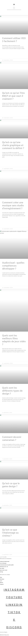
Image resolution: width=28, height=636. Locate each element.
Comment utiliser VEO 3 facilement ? (14, 40)
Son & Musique (3, 563)
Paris (1, 577)
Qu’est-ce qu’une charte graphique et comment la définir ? (13, 145)
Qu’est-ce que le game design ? (11, 485)
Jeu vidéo (2, 568)
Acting (1, 572)
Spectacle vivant (3, 570)
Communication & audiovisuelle (7, 565)
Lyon (1, 581)
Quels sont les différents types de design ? (12, 391)
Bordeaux (2, 579)
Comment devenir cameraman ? (11, 439)
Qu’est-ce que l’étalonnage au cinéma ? (10, 533)
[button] (14, 8)
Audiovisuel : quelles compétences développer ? (13, 266)
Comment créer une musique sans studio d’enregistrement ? (13, 206)
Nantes (1, 583)
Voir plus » (13, 54)
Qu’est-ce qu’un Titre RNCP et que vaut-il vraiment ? (13, 96)
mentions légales (3, 632)
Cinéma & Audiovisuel (4, 562)
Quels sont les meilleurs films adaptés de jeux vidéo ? (14, 340)
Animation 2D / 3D (4, 567)
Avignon (2, 584)
